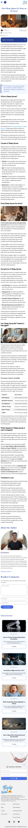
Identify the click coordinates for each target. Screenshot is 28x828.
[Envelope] (18, 822)
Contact (3, 810)
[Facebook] (9, 822)
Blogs (2, 807)
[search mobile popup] (5, 2)
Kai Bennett (5, 552)
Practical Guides (16, 817)
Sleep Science (23, 30)
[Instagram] (14, 822)
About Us (3, 804)
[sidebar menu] (1, 2)
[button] (25, 40)
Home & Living (16, 814)
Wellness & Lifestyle (17, 810)
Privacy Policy (4, 814)
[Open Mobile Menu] (24, 2)
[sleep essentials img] (14, 626)
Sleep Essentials (16, 807)
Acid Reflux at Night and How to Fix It (14, 670)
